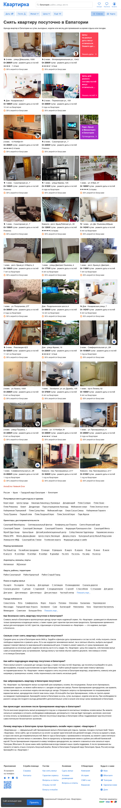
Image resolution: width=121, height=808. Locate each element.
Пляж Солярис (84, 502)
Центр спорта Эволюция (49, 536)
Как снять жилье (50, 770)
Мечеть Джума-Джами (25, 536)
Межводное (9, 610)
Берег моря (9, 502)
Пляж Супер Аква (37, 510)
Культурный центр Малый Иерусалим (95, 536)
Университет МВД (11, 539)
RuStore (17, 778)
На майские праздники (29, 550)
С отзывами (96, 588)
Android (9, 778)
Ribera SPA (8, 536)
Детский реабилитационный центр (51, 532)
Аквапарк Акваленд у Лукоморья (45, 502)
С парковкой (38, 588)
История (85, 775)
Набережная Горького (96, 510)
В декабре (54, 553)
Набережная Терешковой (15, 510)
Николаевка (78, 606)
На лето (65, 553)
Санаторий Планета (54, 528)
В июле (106, 550)
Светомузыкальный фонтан (40, 524)
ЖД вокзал (21, 564)
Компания (85, 770)
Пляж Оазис (99, 502)
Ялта (20, 603)
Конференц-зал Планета (66, 524)
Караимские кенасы (105, 532)
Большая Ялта (35, 610)
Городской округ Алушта (27, 606)
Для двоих (108, 588)
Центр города (22, 502)
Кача (89, 606)
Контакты (27, 775)
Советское (21, 610)
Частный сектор (67, 592)
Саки (55, 606)
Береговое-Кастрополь (104, 606)
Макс (106, 770)
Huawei (13, 778)
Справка (27, 770)
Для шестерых (50, 592)
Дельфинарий (69, 502)
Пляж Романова (11, 506)
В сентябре (20, 553)
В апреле (79, 550)
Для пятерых (36, 592)
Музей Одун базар (11, 532)
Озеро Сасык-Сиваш (74, 510)
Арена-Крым (27, 532)
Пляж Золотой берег (66, 514)
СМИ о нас (86, 780)
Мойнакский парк (54, 510)
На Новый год (10, 550)
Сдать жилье (67, 770)
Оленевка (73, 603)
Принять (34, 802)
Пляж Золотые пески (99, 506)
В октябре (32, 553)
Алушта (52, 603)
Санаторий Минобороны (14, 524)
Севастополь (9, 603)
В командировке (72, 585)
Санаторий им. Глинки (31, 539)
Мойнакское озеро (79, 506)
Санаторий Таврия (12, 528)
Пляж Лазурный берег (44, 514)
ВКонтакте (108, 775)
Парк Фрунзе (83, 514)
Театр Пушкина (10, 514)
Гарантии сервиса (50, 775)
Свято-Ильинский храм (90, 524)
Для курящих (43, 585)
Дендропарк (34, 506)
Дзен (106, 789)
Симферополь (31, 603)
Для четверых (21, 592)
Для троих (8, 592)
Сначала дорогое (90, 585)
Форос (43, 603)
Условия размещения (67, 777)
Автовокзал (9, 564)
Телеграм (108, 780)
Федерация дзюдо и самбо (75, 539)
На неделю (19, 585)
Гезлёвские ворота (52, 539)
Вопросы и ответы (51, 780)
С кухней (69, 588)
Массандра (8, 606)
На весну (96, 553)
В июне (97, 550)
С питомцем (57, 585)
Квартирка (18, 4)
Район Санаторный (12, 574)
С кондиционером (55, 588)
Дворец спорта (69, 536)
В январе (45, 550)
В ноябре (43, 553)
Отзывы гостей (49, 784)
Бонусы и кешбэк (50, 789)
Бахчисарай (65, 606)
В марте (68, 550)
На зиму (86, 553)
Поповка (62, 603)
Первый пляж (26, 514)
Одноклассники (110, 784)
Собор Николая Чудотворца (81, 532)
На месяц (31, 585)
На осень (76, 553)
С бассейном (82, 588)
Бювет (23, 506)
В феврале (57, 550)
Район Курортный (31, 574)
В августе (8, 553)
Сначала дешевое (12, 588)
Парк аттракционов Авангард (55, 506)
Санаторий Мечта (102, 528)
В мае (88, 550)
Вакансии (85, 784)
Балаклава (85, 603)
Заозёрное (45, 606)
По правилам (9, 802)
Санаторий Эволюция (32, 528)
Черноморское (99, 603)
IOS (5, 778)
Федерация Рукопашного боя (78, 528)
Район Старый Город (51, 574)
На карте (7, 585)
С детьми (26, 588)
